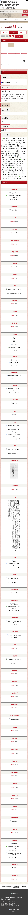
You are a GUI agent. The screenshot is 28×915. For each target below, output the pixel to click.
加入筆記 (19, 36)
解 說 (5, 32)
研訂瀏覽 (22, 32)
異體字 (13, 32)
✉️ (12, 36)
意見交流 (3, 899)
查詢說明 (25, 15)
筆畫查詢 (16, 19)
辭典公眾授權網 (17, 897)
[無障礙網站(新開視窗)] (14, 909)
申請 (16, 221)
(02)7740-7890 (7, 905)
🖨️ (10, 36)
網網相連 (9, 899)
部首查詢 (5, 19)
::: (0, 27)
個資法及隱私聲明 (7, 897)
